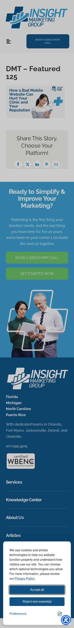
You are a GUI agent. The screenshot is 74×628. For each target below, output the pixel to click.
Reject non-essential (37, 601)
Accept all (37, 589)
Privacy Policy (25, 578)
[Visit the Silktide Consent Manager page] (60, 614)
